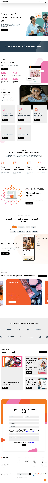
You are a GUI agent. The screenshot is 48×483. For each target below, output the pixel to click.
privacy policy (31, 442)
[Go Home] (4, 2)
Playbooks (26, 462)
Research (26, 461)
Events (34, 466)
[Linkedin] (2, 474)
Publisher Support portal (29, 431)
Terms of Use (43, 460)
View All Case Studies (42, 275)
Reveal (38, 247)
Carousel (38, 245)
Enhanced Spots (21, 231)
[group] (24, 292)
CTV (17, 461)
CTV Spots (13, 231)
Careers (34, 461)
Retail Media (21, 227)
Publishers (18, 460)
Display (33, 227)
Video (28, 227)
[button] (21, 310)
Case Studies (27, 460)
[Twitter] (4, 474)
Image (38, 236)
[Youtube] (7, 474)
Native (14, 227)
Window (38, 243)
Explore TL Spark (29, 203)
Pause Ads (35, 231)
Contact (34, 460)
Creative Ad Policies (44, 461)
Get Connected (42, 1)
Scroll (38, 241)
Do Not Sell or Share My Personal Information (44, 467)
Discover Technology (5, 253)
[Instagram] (10, 474)
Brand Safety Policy (44, 462)
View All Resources (43, 352)
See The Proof (4, 68)
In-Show (28, 231)
